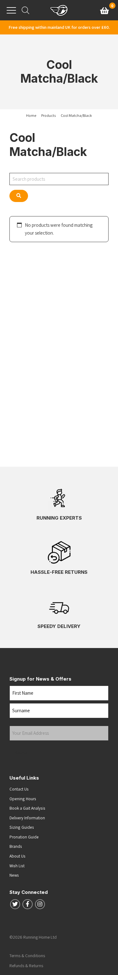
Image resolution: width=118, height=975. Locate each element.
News (14, 875)
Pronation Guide (24, 837)
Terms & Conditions (27, 955)
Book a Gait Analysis (27, 808)
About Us (17, 856)
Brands (15, 846)
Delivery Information (27, 818)
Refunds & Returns (26, 965)
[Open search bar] (25, 10)
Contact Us (19, 789)
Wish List (17, 866)
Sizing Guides (21, 827)
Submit (21, 752)
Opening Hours (22, 798)
